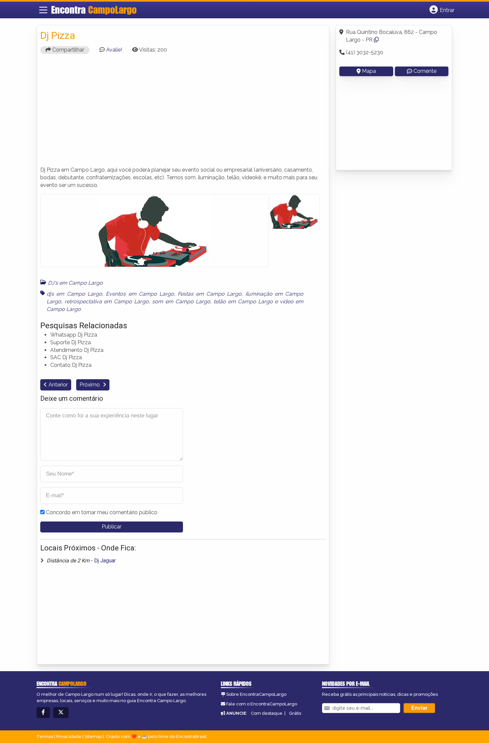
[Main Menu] (43, 10)
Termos (45, 736)
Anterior (58, 384)
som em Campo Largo (181, 301)
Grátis (295, 713)
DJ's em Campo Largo (75, 283)
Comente (424, 71)
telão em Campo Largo (243, 301)
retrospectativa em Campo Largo (107, 301)
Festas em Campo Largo (210, 294)
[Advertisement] (183, 113)
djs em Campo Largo (74, 294)
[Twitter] (61, 712)
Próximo (90, 384)
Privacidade (69, 736)
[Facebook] (43, 712)
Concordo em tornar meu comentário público (101, 512)
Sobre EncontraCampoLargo (256, 694)
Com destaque (266, 713)
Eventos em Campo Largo (140, 294)
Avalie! (114, 50)
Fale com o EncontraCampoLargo (261, 703)
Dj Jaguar (105, 560)
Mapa (369, 71)
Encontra (94, 10)
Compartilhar (67, 50)
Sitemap (93, 736)
